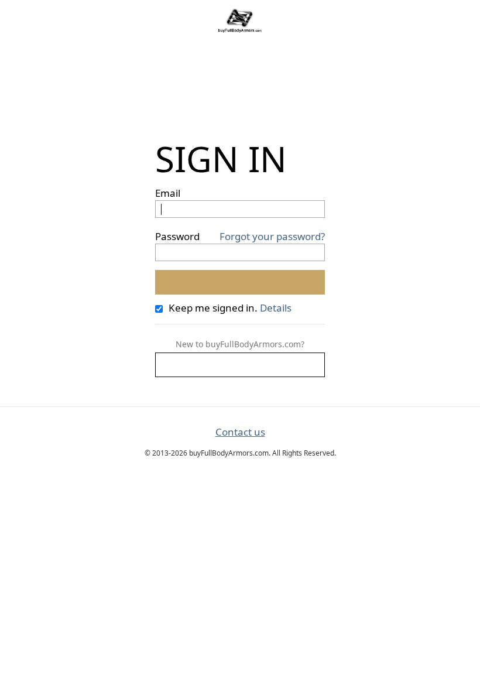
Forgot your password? (272, 236)
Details (276, 307)
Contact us (240, 432)
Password (177, 236)
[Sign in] (240, 282)
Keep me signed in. (213, 307)
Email (167, 193)
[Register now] (240, 365)
